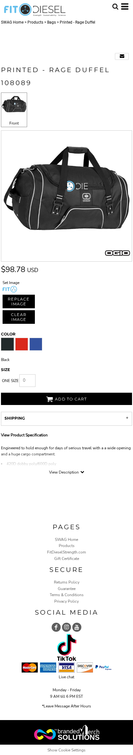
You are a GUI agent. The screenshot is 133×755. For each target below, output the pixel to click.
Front (14, 123)
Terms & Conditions (67, 594)
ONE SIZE (10, 380)
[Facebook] (56, 627)
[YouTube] (76, 627)
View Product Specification (24, 435)
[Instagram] (66, 627)
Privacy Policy (66, 601)
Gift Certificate (66, 558)
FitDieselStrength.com (66, 552)
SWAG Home (12, 22)
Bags (51, 22)
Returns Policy (66, 582)
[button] (115, 6)
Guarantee (67, 588)
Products (35, 22)
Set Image (11, 282)
